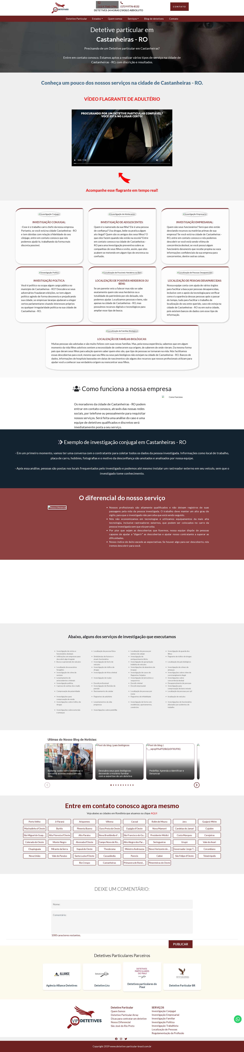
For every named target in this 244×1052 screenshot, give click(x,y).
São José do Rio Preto (122, 1025)
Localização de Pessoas (164, 1029)
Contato (173, 18)
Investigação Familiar (163, 1018)
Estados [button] (96, 18)
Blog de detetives (154, 18)
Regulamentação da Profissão (168, 1033)
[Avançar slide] (197, 785)
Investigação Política (163, 1022)
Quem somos (115, 18)
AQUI (154, 813)
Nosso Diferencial (121, 1022)
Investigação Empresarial (165, 1014)
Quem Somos (118, 1011)
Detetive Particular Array (124, 1014)
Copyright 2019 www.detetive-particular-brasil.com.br (122, 1046)
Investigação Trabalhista (165, 1025)
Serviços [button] (132, 18)
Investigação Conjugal (164, 1011)
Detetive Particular (76, 18)
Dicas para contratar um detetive (129, 1018)
